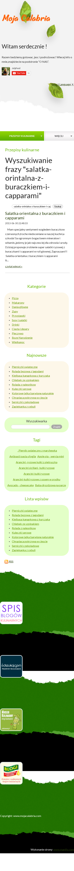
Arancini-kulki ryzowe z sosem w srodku (36, 479)
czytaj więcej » (13, 266)
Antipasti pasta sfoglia (22, 456)
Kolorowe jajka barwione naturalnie (33, 393)
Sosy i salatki (19, 320)
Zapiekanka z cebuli (23, 406)
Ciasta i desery (20, 328)
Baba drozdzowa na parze (50, 485)
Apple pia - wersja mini (50, 456)
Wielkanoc (18, 342)
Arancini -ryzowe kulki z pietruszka (36, 462)
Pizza (15, 298)
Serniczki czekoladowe (25, 402)
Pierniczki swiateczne (25, 366)
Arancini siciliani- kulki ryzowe (37, 467)
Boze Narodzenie (22, 337)
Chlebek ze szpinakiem (25, 380)
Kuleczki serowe (21, 388)
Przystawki (18, 315)
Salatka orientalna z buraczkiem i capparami (35, 215)
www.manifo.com (63, 849)
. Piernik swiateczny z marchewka (37, 450)
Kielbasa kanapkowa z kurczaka (31, 375)
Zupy (15, 311)
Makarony (18, 302)
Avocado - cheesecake (20, 485)
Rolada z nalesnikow (24, 384)
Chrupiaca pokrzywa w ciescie (29, 397)
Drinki (15, 324)
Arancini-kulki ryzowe (37, 473)
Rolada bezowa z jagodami (28, 371)
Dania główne (20, 306)
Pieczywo (17, 333)
